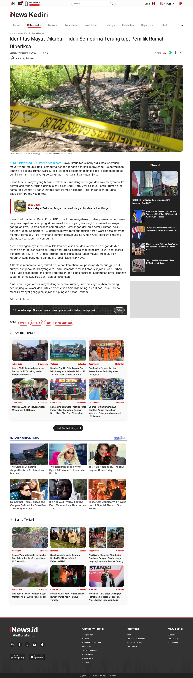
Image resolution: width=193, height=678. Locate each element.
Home (16, 25)
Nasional (53, 25)
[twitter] (181, 52)
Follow (119, 310)
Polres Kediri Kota (50, 162)
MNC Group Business (136, 639)
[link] (164, 52)
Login (147, 3)
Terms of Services (89, 650)
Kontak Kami (87, 658)
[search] (111, 4)
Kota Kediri (36, 322)
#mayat (23, 322)
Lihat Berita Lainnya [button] (67, 428)
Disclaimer (86, 646)
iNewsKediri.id (28, 162)
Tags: (13, 321)
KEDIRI (14, 162)
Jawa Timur (90, 25)
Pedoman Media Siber (91, 642)
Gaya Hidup (147, 25)
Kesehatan (128, 25)
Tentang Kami (88, 635)
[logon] (13, 3)
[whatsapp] (170, 52)
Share (158, 52)
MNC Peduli (132, 646)
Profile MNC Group (134, 642)
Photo (165, 25)
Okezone (171, 635)
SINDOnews (173, 639)
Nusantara (71, 25)
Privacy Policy (88, 654)
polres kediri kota (63, 322)
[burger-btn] (181, 3)
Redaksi (85, 639)
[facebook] (175, 52)
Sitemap (85, 662)
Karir (129, 635)
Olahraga (110, 25)
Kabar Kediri (34, 25)
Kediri (48, 322)
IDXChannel (173, 642)
